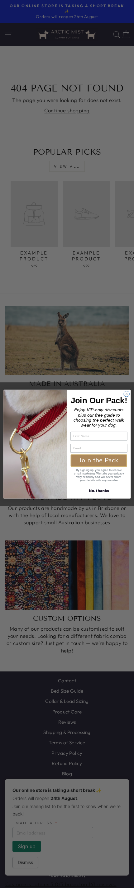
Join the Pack (98, 460)
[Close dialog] (126, 393)
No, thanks (99, 490)
